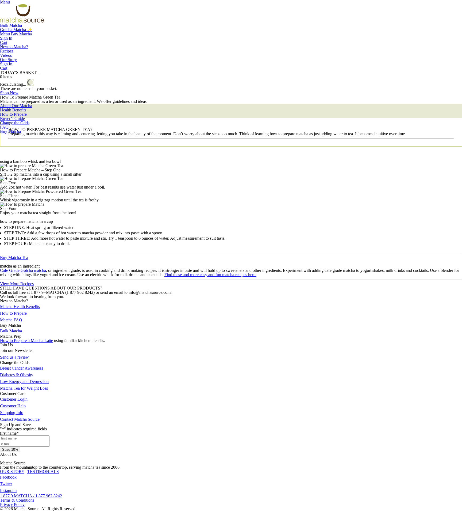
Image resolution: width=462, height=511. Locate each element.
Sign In (6, 38)
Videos (6, 55)
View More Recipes (17, 283)
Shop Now (9, 93)
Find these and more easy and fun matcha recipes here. (210, 274)
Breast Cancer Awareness (21, 368)
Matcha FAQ (11, 320)
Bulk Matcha (11, 25)
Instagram (8, 490)
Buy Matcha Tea (14, 257)
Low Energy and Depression (24, 381)
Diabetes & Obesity (16, 375)
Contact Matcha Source (20, 419)
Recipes (6, 51)
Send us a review (14, 357)
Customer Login (14, 399)
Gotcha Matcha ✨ (16, 29)
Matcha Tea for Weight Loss (24, 388)
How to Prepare (13, 114)
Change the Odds (14, 123)
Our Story (8, 59)
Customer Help (13, 406)
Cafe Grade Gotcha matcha (23, 270)
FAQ (4, 127)
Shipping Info (11, 412)
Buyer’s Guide (12, 118)
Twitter (6, 484)
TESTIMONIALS (43, 471)
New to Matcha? (14, 46)
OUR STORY (12, 471)
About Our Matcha (16, 105)
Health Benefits (13, 110)
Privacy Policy (12, 504)
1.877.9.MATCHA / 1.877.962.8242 (31, 496)
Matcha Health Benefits (20, 306)
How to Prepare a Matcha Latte (26, 340)
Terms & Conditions (17, 500)
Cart (3, 42)
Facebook (8, 477)
